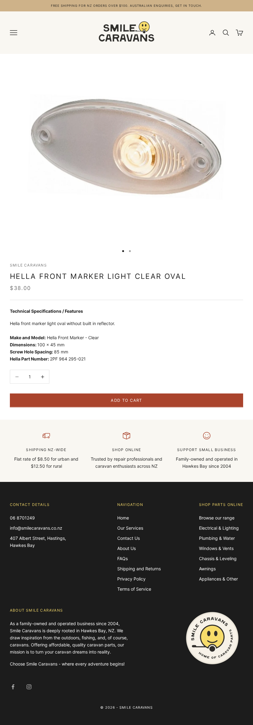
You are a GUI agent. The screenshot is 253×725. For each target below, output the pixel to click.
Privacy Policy (131, 578)
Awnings (207, 568)
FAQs (122, 558)
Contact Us (128, 538)
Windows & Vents (216, 548)
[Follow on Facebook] (13, 687)
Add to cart (126, 400)
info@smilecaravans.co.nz (36, 528)
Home (123, 517)
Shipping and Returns (139, 568)
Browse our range (216, 517)
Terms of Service (134, 589)
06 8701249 (22, 517)
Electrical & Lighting (219, 528)
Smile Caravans (28, 265)
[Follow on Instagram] (29, 687)
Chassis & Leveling (218, 558)
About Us (126, 548)
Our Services (130, 528)
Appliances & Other (218, 578)
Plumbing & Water (217, 538)
